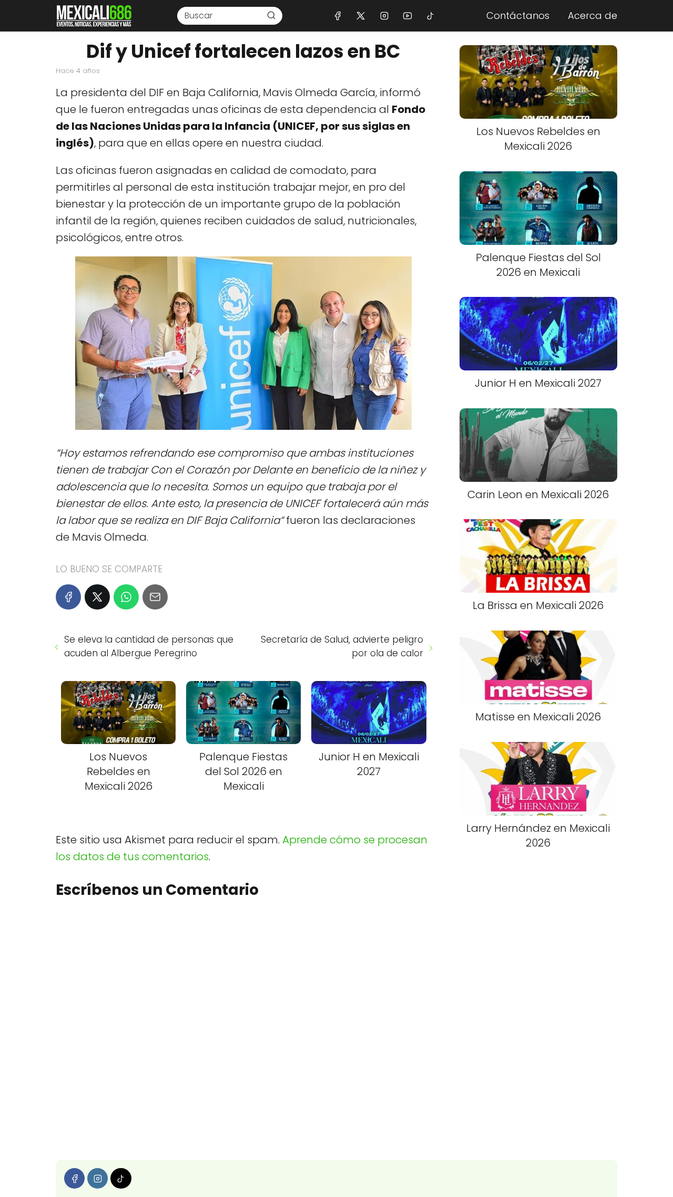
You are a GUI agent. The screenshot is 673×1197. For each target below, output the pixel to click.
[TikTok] (430, 15)
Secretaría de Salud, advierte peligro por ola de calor (342, 646)
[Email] (155, 597)
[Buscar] (271, 15)
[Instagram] (384, 15)
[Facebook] (338, 15)
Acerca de (592, 15)
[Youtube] (407, 15)
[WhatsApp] (126, 597)
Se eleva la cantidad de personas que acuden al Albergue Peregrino (148, 646)
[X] (361, 15)
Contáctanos (517, 15)
